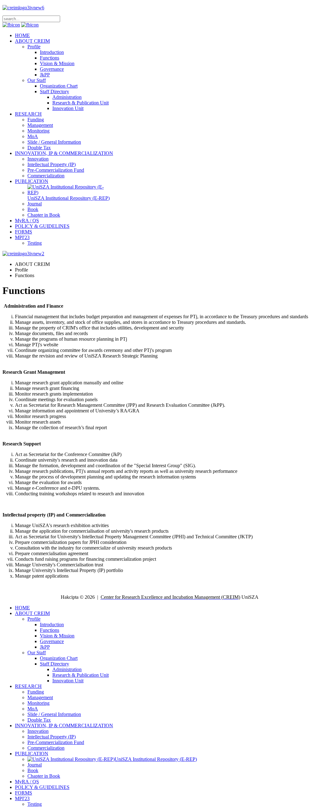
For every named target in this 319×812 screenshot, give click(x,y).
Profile (33, 46)
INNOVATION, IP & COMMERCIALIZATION (64, 153)
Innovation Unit (67, 108)
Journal (34, 203)
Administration (67, 97)
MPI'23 (22, 237)
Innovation (38, 158)
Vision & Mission (57, 63)
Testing (34, 243)
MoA (32, 136)
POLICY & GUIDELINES (42, 226)
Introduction (52, 52)
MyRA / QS (27, 220)
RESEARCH (28, 114)
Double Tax (39, 147)
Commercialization (45, 175)
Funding (35, 119)
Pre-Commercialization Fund (55, 170)
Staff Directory (54, 91)
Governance (52, 69)
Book (32, 209)
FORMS (23, 231)
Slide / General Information (54, 142)
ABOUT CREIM (32, 41)
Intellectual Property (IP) (51, 164)
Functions (49, 57)
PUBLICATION (31, 181)
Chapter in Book (43, 215)
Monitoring (38, 130)
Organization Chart (59, 86)
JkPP (45, 74)
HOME (22, 35)
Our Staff (36, 80)
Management (40, 125)
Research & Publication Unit (80, 102)
